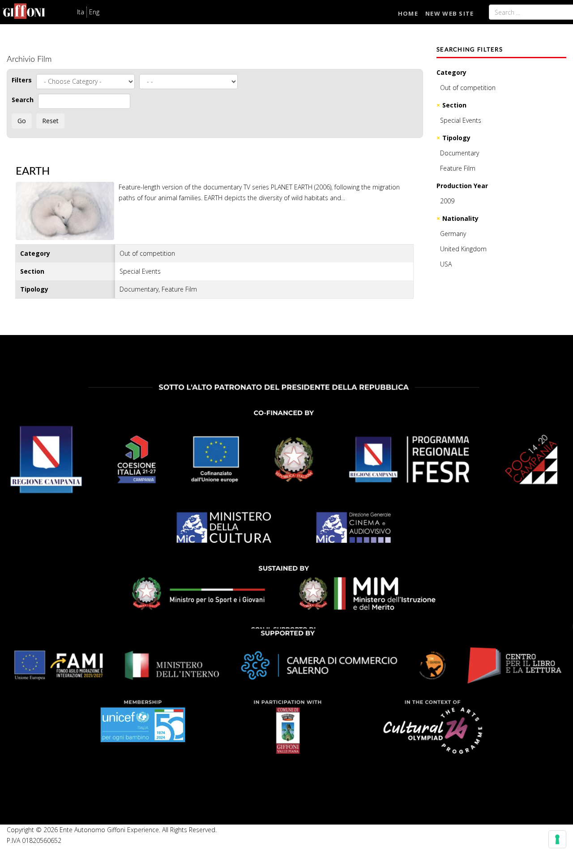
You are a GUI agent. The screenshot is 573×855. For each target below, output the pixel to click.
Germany (453, 233)
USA (446, 264)
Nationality (460, 218)
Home (408, 13)
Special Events (460, 120)
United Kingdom (463, 249)
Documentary (459, 153)
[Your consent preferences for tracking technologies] (557, 839)
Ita (80, 12)
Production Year (462, 185)
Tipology (456, 137)
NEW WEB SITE (449, 13)
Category (451, 72)
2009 (447, 201)
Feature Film (457, 168)
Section (454, 105)
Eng (94, 12)
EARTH (33, 171)
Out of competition (468, 87)
